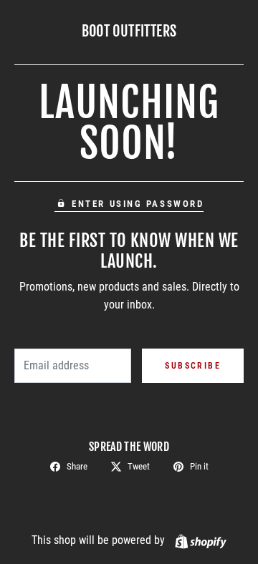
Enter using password (138, 203)
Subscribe (193, 366)
